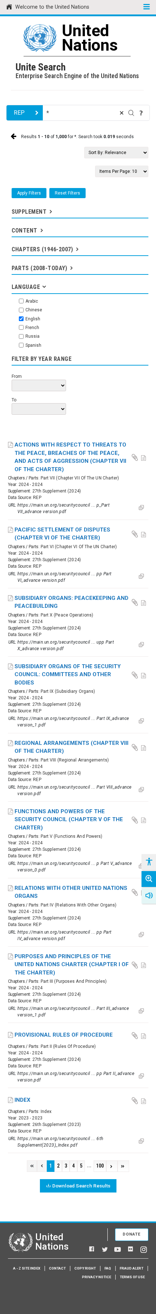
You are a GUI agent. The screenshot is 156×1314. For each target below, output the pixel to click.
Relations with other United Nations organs (71, 892)
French (32, 327)
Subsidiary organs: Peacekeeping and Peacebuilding (71, 602)
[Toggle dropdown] (50, 211)
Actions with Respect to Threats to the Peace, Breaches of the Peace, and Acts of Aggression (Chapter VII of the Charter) (70, 457)
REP (19, 112)
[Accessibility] (148, 862)
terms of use (132, 1277)
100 (100, 1166)
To (14, 399)
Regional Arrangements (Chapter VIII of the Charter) (71, 747)
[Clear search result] (121, 112)
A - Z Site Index (26, 1268)
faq (107, 1268)
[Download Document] (135, 457)
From (17, 376)
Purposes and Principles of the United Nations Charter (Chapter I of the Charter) (72, 964)
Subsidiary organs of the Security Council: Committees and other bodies (68, 674)
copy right (85, 1268)
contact (57, 1268)
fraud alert (131, 1268)
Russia (32, 336)
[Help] (141, 112)
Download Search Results (81, 1186)
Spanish (33, 345)
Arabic (31, 301)
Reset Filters (67, 193)
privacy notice (96, 1277)
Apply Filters (29, 193)
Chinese (33, 309)
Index (22, 1100)
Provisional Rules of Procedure (64, 1035)
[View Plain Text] (144, 457)
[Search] (131, 112)
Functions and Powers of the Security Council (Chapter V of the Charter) (69, 819)
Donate (132, 1234)
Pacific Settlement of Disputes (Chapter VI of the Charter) (62, 533)
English (32, 318)
